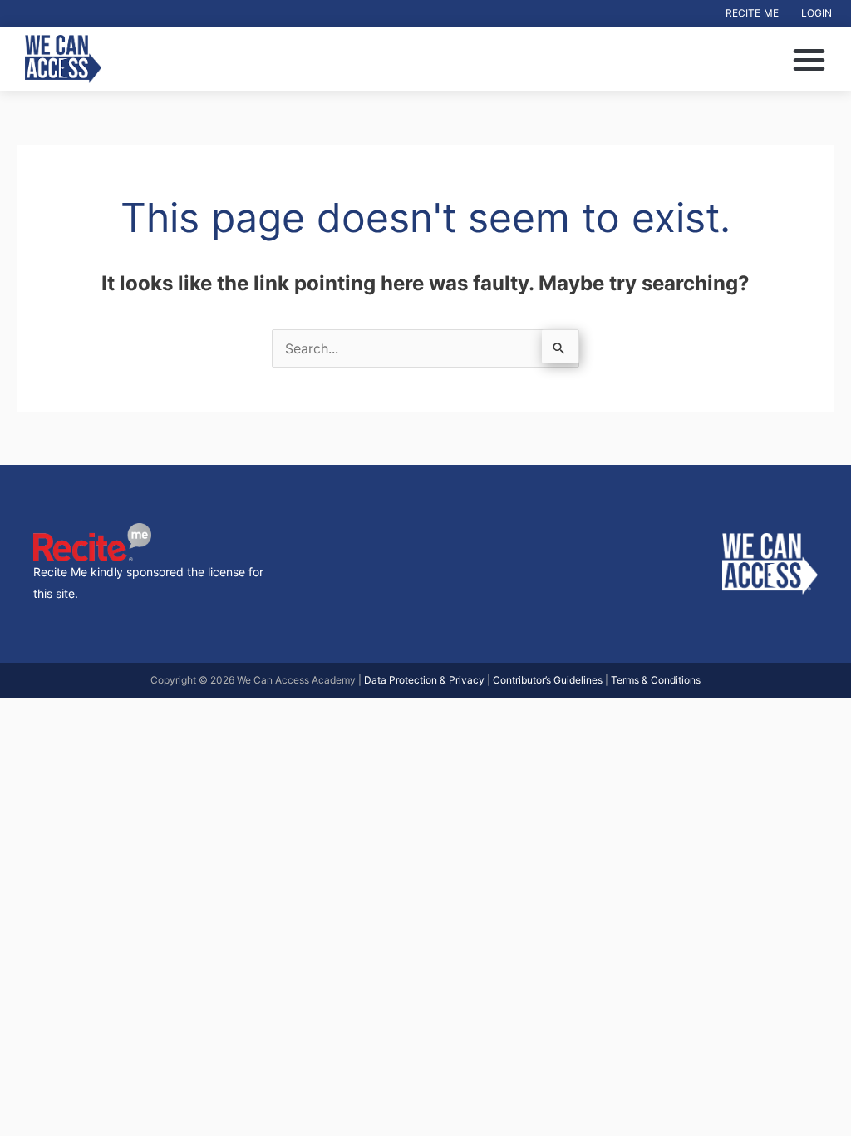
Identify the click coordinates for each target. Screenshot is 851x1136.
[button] (808, 59)
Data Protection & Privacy (424, 680)
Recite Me (752, 13)
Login (816, 13)
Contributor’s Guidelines (548, 680)
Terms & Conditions (656, 680)
